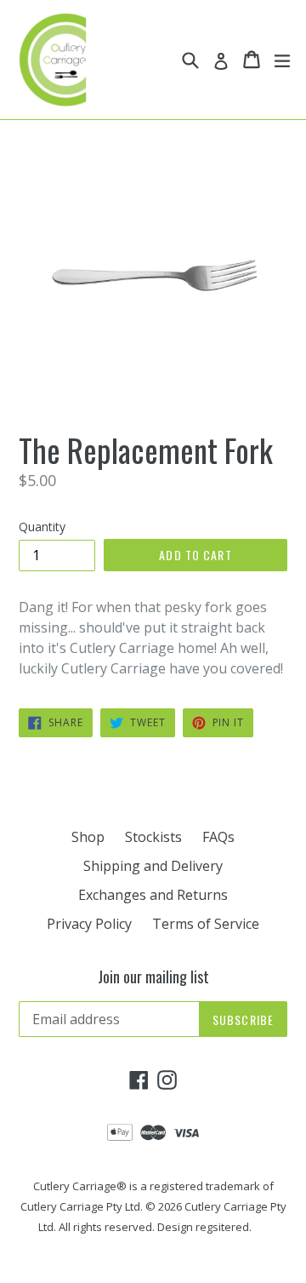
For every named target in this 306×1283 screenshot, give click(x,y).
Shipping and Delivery (153, 865)
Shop (88, 837)
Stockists (153, 837)
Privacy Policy (89, 923)
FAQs (218, 837)
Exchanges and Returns (153, 894)
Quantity (42, 526)
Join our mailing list (153, 977)
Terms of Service (205, 923)
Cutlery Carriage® (80, 1186)
